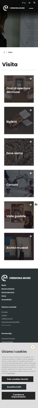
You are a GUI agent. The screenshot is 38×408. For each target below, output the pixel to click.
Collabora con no (6, 318)
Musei (3, 285)
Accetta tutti (14, 386)
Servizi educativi (7, 292)
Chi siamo (4, 312)
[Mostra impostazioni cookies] (36, 204)
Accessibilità (6, 299)
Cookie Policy (11, 373)
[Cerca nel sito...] (34, 3)
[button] (24, 2)
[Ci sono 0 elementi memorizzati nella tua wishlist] (29, 3)
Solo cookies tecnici (17, 379)
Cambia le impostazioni (19, 395)
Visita (3, 296)
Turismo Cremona (7, 341)
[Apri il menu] (31, 8)
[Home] (4, 52)
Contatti (4, 315)
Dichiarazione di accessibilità (10, 322)
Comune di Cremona (8, 338)
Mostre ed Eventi (7, 289)
